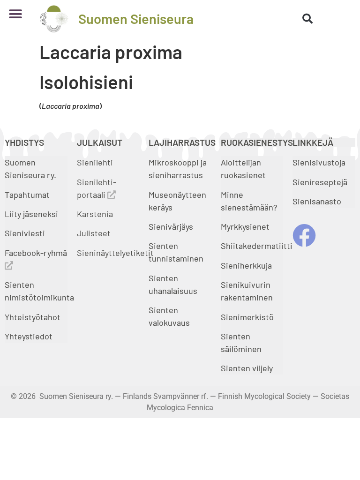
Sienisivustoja (318, 162)
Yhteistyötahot (32, 317)
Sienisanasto (316, 201)
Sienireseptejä (319, 182)
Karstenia (95, 214)
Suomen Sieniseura (136, 18)
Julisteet (94, 233)
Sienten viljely (247, 368)
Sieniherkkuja (246, 265)
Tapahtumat (27, 194)
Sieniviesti (26, 233)
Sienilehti (95, 162)
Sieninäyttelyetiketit (115, 253)
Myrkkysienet (245, 226)
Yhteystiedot (28, 336)
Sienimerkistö (247, 317)
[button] (15, 13)
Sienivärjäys (171, 226)
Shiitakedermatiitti (256, 245)
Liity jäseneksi (31, 214)
